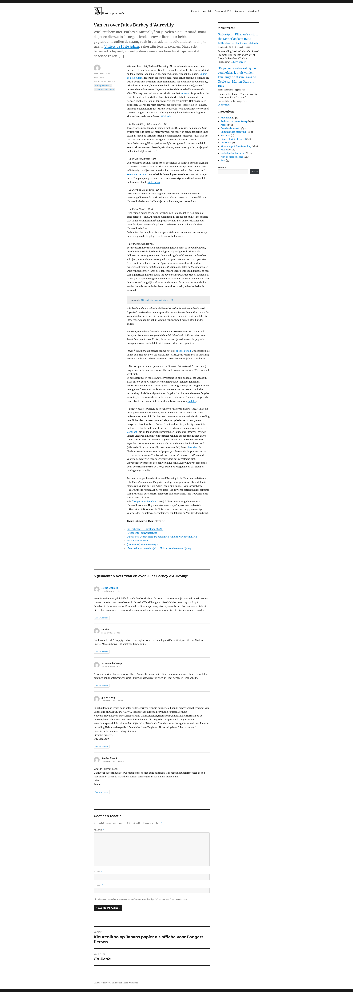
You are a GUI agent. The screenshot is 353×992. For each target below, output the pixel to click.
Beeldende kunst (230, 128)
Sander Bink (104, 74)
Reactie (99, 830)
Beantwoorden (101, 618)
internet (185, 93)
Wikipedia (166, 116)
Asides (224, 124)
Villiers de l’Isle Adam (121, 46)
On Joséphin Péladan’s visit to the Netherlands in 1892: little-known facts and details (238, 39)
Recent (195, 11)
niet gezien (154, 182)
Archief (207, 11)
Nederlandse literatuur (233, 153)
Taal (223, 160)
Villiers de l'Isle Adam (104, 89)
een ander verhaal (136, 174)
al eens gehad (183, 350)
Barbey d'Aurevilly (103, 85)
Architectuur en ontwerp (234, 121)
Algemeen (226, 117)
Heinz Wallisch (109, 587)
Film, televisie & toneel (233, 139)
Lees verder (239, 62)
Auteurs (239, 11)
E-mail (98, 885)
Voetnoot (132, 432)
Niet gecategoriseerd (232, 156)
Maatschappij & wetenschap (236, 146)
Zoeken (222, 167)
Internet (225, 142)
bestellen (193, 447)
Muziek (225, 149)
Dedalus (192, 401)
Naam (98, 872)
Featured (225, 135)
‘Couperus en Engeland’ (145, 501)
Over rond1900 (223, 11)
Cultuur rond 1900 (102, 983)
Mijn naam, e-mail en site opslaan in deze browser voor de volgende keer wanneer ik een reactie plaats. (142, 899)
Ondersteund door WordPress (125, 983)
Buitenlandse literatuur (104, 81)
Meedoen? (253, 11)
